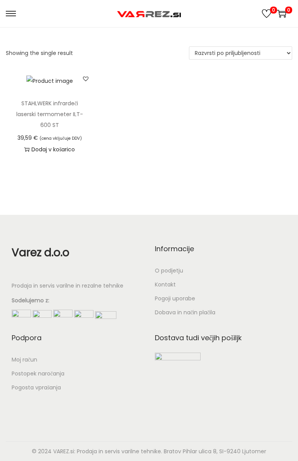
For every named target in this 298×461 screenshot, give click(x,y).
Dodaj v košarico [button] (53, 149)
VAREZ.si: (64, 451)
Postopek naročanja (38, 373)
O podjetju (169, 270)
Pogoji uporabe (175, 298)
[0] (266, 13)
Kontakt (165, 284)
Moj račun (24, 359)
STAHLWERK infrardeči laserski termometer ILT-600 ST (49, 114)
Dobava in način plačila (185, 312)
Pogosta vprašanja (36, 387)
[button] (86, 78)
